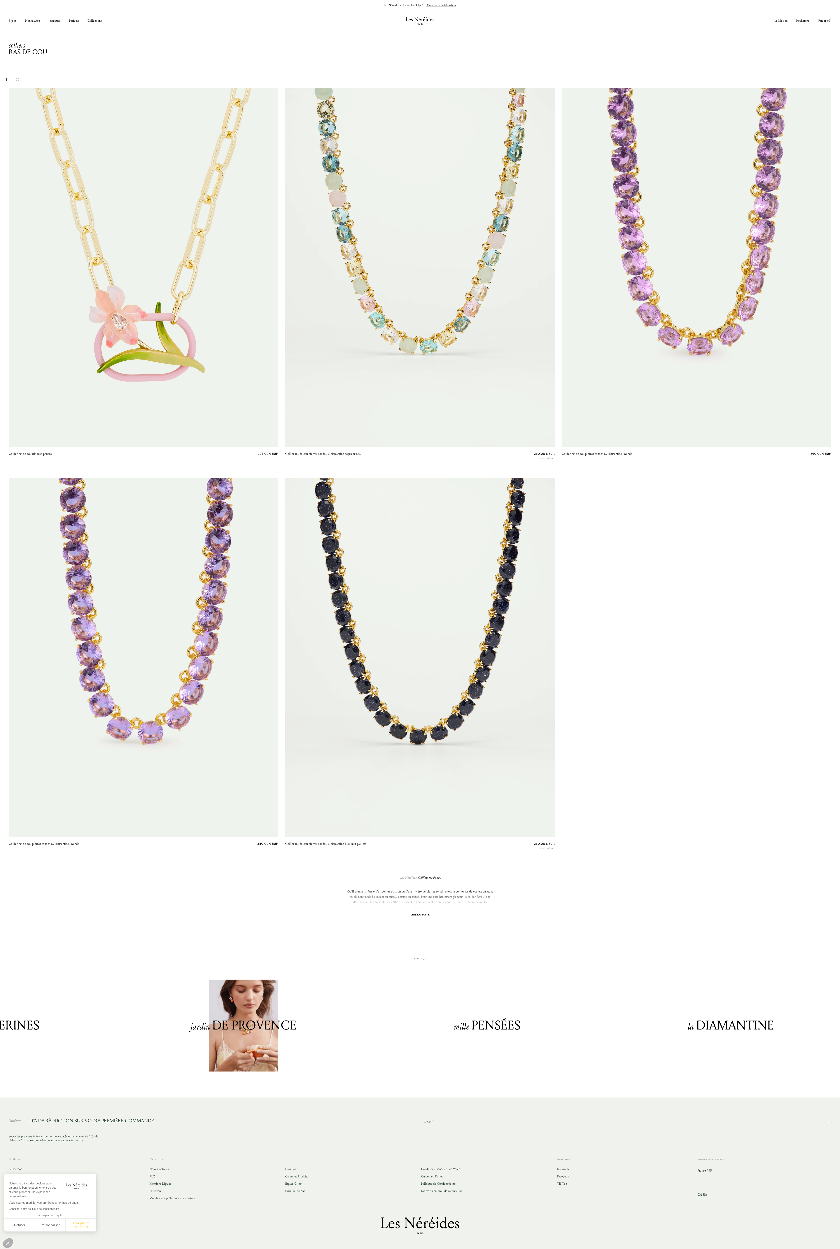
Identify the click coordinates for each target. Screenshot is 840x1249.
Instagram (563, 1169)
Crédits (702, 1194)
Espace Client (293, 1184)
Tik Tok (562, 1184)
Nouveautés (32, 21)
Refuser (19, 1225)
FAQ (152, 1176)
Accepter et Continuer (80, 1225)
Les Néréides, (408, 878)
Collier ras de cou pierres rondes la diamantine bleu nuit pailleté (325, 844)
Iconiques (54, 21)
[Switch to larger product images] (5, 79)
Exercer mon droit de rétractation (441, 1191)
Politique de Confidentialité (438, 1184)
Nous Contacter (159, 1169)
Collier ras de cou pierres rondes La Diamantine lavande (597, 454)
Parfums (74, 21)
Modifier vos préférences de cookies (172, 1198)
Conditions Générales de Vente (440, 1169)
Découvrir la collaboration (441, 5)
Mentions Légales (160, 1184)
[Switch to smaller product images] (18, 79)
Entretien (155, 1191)
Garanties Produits (296, 1176)
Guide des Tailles (432, 1176)
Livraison (290, 1169)
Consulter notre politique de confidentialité (34, 1208)
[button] (8, 1243)
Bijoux (12, 21)
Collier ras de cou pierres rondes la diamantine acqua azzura (323, 454)
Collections (95, 21)
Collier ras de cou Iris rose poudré (30, 454)
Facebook (563, 1176)
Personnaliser (50, 1225)
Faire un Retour (295, 1191)
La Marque (15, 1169)
